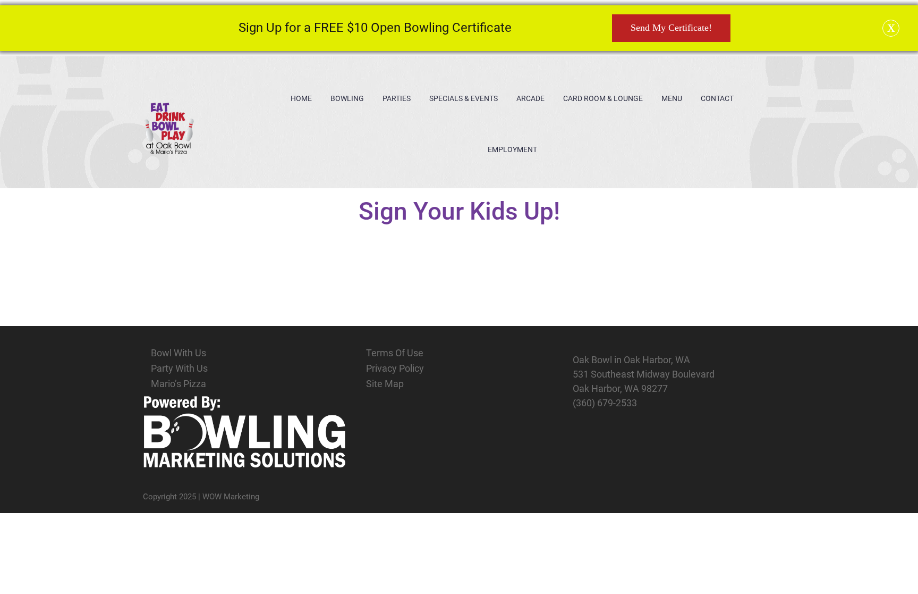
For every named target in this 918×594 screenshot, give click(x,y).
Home (301, 98)
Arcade (530, 98)
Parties (396, 98)
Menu (671, 98)
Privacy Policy (395, 368)
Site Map (385, 383)
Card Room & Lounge (603, 98)
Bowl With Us (178, 352)
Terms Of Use (394, 352)
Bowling (347, 98)
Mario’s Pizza (178, 383)
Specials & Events (463, 98)
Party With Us (179, 368)
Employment (512, 149)
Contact (717, 98)
